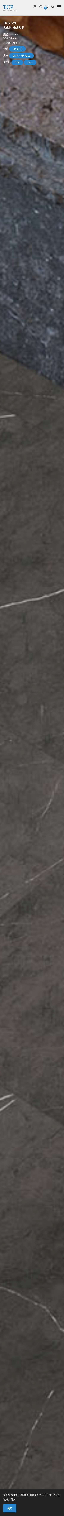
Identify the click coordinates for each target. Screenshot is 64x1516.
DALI (30, 62)
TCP (17, 62)
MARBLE (17, 49)
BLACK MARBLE (21, 55)
